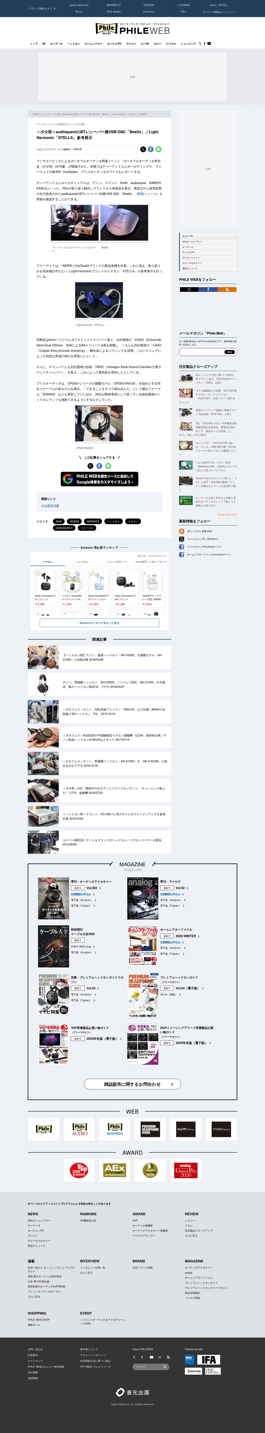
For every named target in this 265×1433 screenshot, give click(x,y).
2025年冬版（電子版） (102, 1038)
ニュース (45, 114)
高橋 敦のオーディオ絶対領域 (44, 1276)
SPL (184, 11)
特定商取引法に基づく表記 (95, 1361)
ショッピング (188, 43)
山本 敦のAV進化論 (38, 1281)
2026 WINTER (186, 936)
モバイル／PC (36, 1230)
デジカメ (131, 43)
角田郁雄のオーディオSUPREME (47, 1286)
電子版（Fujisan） (81, 905)
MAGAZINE (132, 864)
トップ (34, 43)
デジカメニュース (191, 257)
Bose (79, 11)
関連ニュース (147, 193)
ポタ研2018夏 (50, 505)
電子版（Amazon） (82, 900)
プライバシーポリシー (92, 1355)
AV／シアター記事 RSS (199, 531)
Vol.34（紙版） (168, 994)
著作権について (89, 1349)
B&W (59, 521)
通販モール (34, 1325)
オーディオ (56, 43)
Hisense (148, 11)
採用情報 (33, 1378)
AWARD (138, 1213)
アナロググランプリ (143, 1235)
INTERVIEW (90, 1261)
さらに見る (191, 1235)
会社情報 (33, 1372)
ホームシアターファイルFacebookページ (209, 554)
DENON (149, 5)
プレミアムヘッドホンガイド (201, 1282)
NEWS (33, 1213)
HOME (36, 114)
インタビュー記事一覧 (92, 1267)
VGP (135, 1220)
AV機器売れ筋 (88, 1220)
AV (44, 43)
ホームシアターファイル (199, 1277)
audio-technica (79, 5)
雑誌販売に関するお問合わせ (132, 1084)
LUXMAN (184, 5)
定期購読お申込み (81, 894)
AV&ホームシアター (192, 241)
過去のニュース (190, 268)
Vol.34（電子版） (188, 988)
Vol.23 (91, 988)
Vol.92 (180, 888)
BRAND (138, 1261)
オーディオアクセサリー (199, 1267)
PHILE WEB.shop (81, 946)
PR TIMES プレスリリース (95, 1366)
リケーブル (87, 528)
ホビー (157, 43)
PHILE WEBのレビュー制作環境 (46, 1366)
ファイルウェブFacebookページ (204, 546)
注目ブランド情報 (142, 1267)
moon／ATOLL (219, 5)
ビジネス (171, 43)
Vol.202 (92, 888)
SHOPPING (37, 1313)
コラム (188, 1225)
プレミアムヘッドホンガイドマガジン (206, 1288)
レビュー (190, 1220)
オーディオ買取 (219, 11)
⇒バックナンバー (227, 514)
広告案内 (33, 1355)
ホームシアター (93, 43)
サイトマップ (35, 1361)
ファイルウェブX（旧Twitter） (203, 539)
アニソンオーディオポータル (44, 1291)
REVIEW (192, 1213)
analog (188, 1272)
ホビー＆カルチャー (192, 262)
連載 (31, 1261)
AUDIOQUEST (64, 528)
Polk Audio (114, 11)
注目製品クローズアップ (198, 366)
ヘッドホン (74, 43)
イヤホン (133, 521)
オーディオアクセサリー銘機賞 (150, 1230)
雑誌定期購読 (192, 1293)
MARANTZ (114, 5)
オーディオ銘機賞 (142, 1225)
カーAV (145, 43)
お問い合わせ (35, 1349)
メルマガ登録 (192, 1298)
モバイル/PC (114, 43)
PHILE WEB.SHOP (39, 1320)
